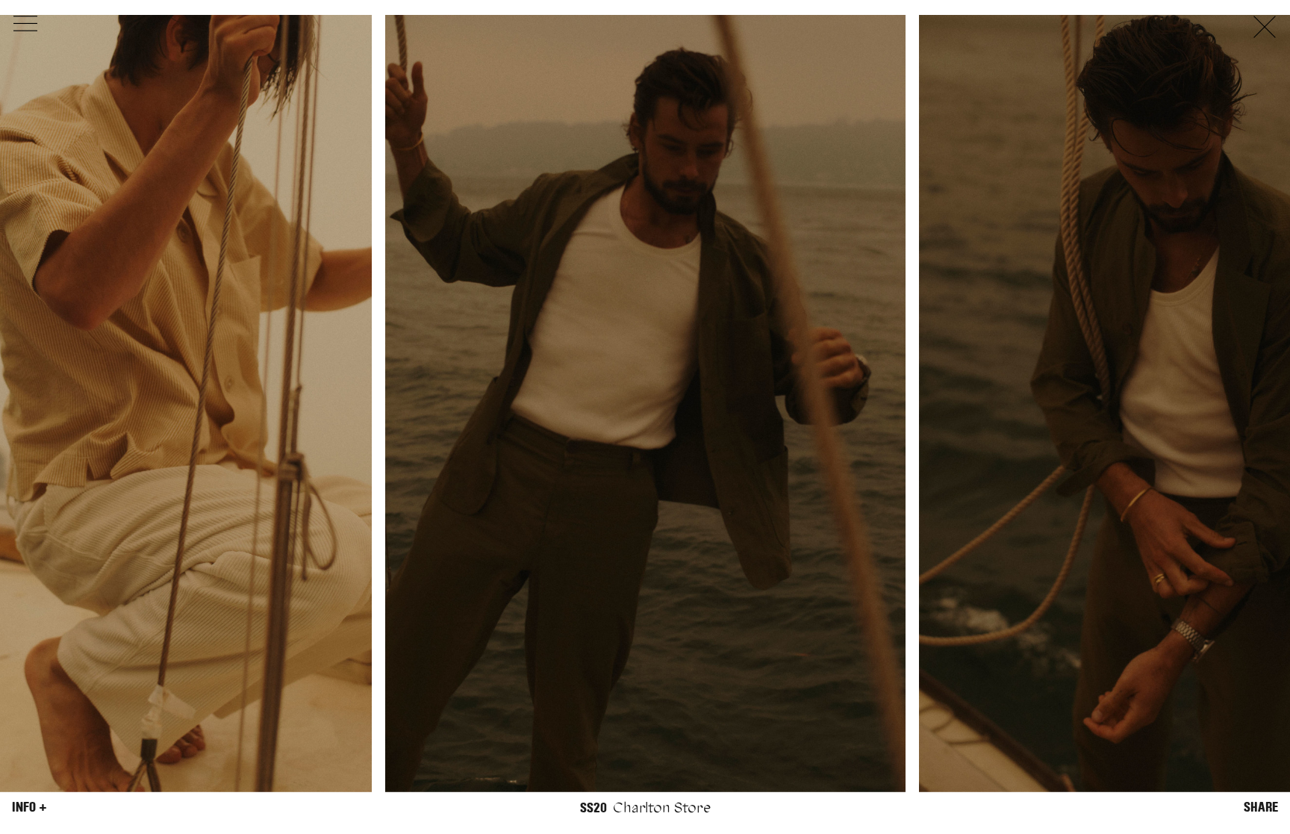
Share (1261, 807)
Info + (29, 807)
